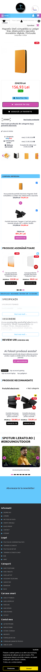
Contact (6, 530)
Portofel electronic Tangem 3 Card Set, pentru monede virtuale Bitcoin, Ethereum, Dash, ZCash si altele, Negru (12, 414)
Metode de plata (9, 519)
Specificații (5, 294)
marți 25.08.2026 (27, 137)
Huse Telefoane (8, 568)
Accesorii (33, 294)
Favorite (6, 634)
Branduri (6, 585)
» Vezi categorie (32, 388)
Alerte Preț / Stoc (22, 98)
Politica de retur (9, 549)
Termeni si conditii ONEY (12, 552)
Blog (5, 589)
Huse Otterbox (8, 598)
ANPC (5, 559)
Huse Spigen (7, 608)
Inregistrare (8, 627)
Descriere (15, 294)
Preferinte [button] (11, 668)
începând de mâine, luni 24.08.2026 (28, 146)
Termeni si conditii (10, 545)
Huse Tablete (8, 571)
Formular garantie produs (13, 641)
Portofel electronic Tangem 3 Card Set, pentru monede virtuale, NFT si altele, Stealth (29, 414)
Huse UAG (6, 604)
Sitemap (6, 533)
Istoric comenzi (9, 631)
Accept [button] (29, 668)
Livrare (6, 516)
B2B (4, 556)
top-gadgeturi (22, 373)
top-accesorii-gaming (17, 370)
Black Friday (7, 526)
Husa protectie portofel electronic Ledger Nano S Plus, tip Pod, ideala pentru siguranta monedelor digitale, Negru (25, 274)
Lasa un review (8, 131)
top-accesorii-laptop (9, 373)
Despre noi (7, 512)
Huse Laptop (7, 575)
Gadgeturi (7, 582)
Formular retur (9, 638)
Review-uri (23, 294)
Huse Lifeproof (8, 601)
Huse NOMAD (7, 611)
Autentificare (8, 624)
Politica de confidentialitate (13, 542)
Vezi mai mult (20, 314)
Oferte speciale (8, 523)
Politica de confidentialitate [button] (12, 662)
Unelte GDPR (7, 644)
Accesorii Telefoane (10, 578)
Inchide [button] (35, 650)
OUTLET (6, 615)
